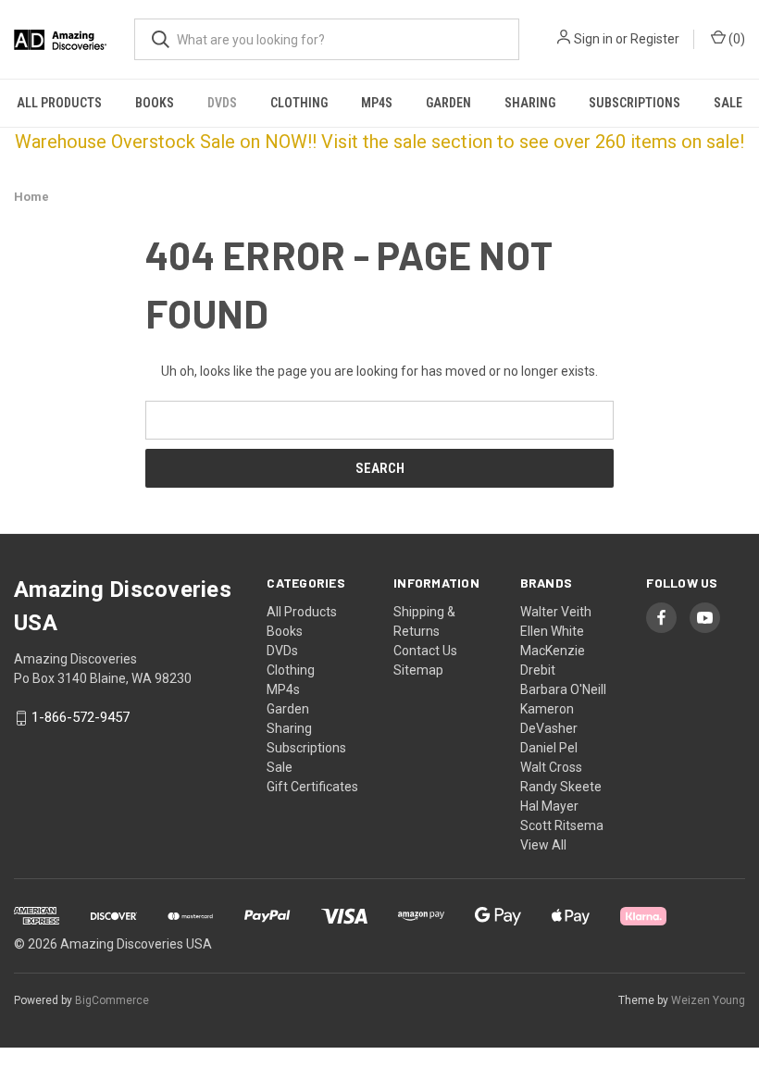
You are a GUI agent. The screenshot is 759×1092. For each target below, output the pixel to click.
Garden (448, 102)
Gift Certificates (312, 786)
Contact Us (425, 650)
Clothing (299, 102)
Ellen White (552, 631)
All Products (59, 102)
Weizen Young (708, 1000)
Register (654, 38)
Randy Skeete (561, 786)
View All (543, 845)
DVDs (222, 102)
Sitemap (418, 670)
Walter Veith (555, 611)
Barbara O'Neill (563, 689)
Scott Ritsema (561, 825)
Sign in (593, 38)
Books (154, 102)
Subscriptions (634, 102)
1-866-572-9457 (80, 718)
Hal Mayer (549, 806)
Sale (728, 102)
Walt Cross (551, 767)
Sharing (529, 102)
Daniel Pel (549, 747)
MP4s (376, 102)
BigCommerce (112, 1000)
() (735, 38)
